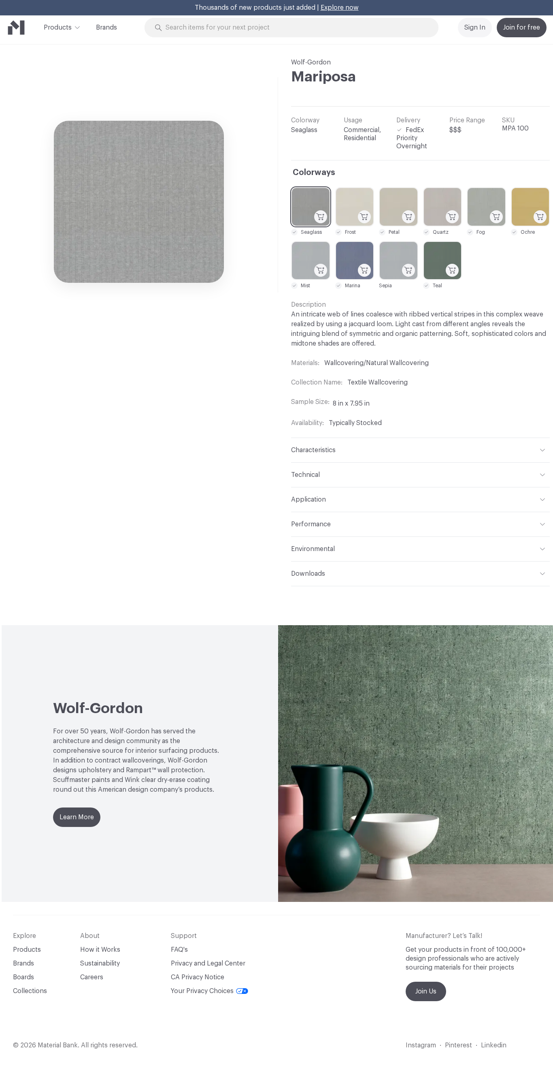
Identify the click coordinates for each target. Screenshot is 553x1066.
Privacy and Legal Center (208, 963)
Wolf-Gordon (311, 62)
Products (58, 27)
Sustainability (100, 963)
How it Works (100, 949)
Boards (23, 977)
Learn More (77, 817)
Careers (91, 977)
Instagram (421, 1045)
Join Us (425, 991)
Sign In (474, 27)
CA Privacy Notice (197, 977)
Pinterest (458, 1045)
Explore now (340, 7)
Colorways (314, 173)
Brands (106, 27)
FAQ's (179, 949)
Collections (30, 991)
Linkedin (493, 1045)
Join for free (521, 27)
